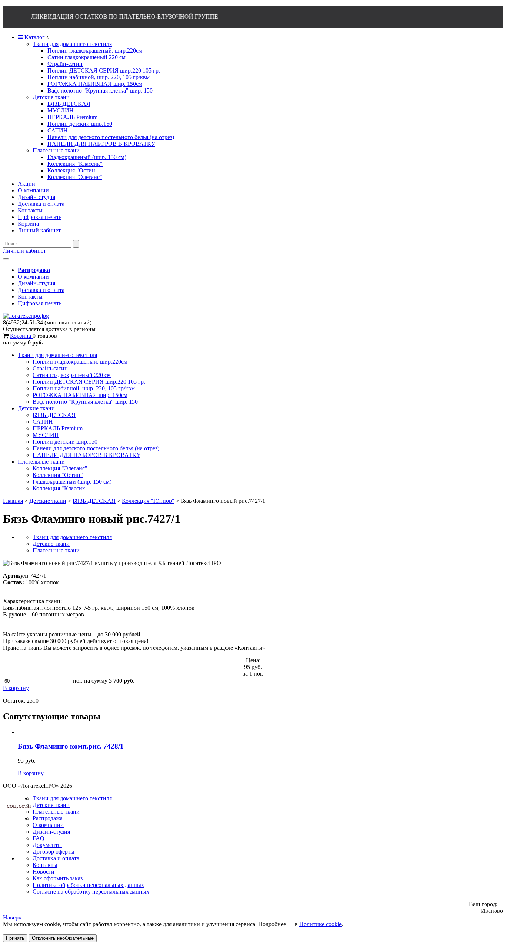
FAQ (38, 838)
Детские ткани (36, 408)
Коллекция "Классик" (60, 488)
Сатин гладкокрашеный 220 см (72, 375)
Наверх (12, 917)
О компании (33, 276)
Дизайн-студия (36, 283)
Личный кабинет (24, 251)
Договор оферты (53, 851)
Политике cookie (320, 924)
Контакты (30, 296)
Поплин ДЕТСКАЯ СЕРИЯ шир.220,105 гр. (89, 382)
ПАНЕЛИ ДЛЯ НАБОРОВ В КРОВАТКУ (86, 455)
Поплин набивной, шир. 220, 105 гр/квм (84, 388)
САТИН (43, 421)
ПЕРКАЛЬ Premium (58, 428)
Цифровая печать (39, 303)
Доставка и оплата (41, 290)
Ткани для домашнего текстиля (57, 355)
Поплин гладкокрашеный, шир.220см (80, 362)
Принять (15, 938)
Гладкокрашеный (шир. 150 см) (72, 481)
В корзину (31, 773)
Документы (47, 845)
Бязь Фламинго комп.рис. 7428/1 (71, 746)
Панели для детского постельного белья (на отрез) (96, 448)
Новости (43, 871)
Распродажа (48, 818)
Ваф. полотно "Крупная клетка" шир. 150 (85, 401)
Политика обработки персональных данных (88, 885)
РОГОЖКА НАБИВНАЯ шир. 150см (80, 395)
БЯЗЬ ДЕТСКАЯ (54, 415)
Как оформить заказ (58, 878)
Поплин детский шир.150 (65, 441)
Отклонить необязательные (63, 938)
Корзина (21, 336)
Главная (13, 501)
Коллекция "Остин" (58, 475)
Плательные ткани (41, 461)
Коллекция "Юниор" (148, 501)
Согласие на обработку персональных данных (91, 891)
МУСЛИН (46, 435)
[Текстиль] (26, 316)
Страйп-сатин (50, 368)
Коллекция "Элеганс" (60, 468)
